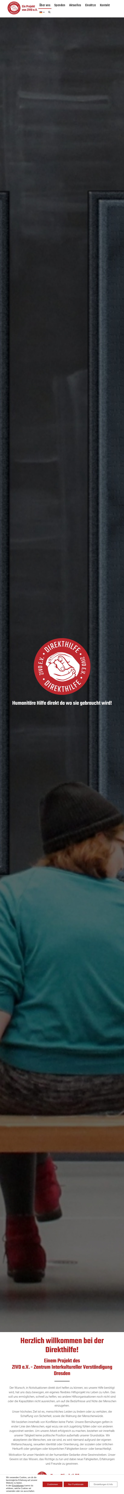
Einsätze (90, 5)
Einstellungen (18, 1485)
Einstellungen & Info (103, 1484)
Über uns (44, 5)
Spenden (59, 5)
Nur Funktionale (75, 1484)
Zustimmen (52, 1484)
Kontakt (105, 5)
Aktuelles (75, 5)
